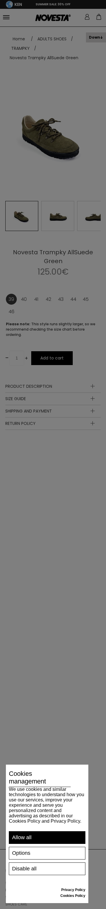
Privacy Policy (73, 890)
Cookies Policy (72, 896)
